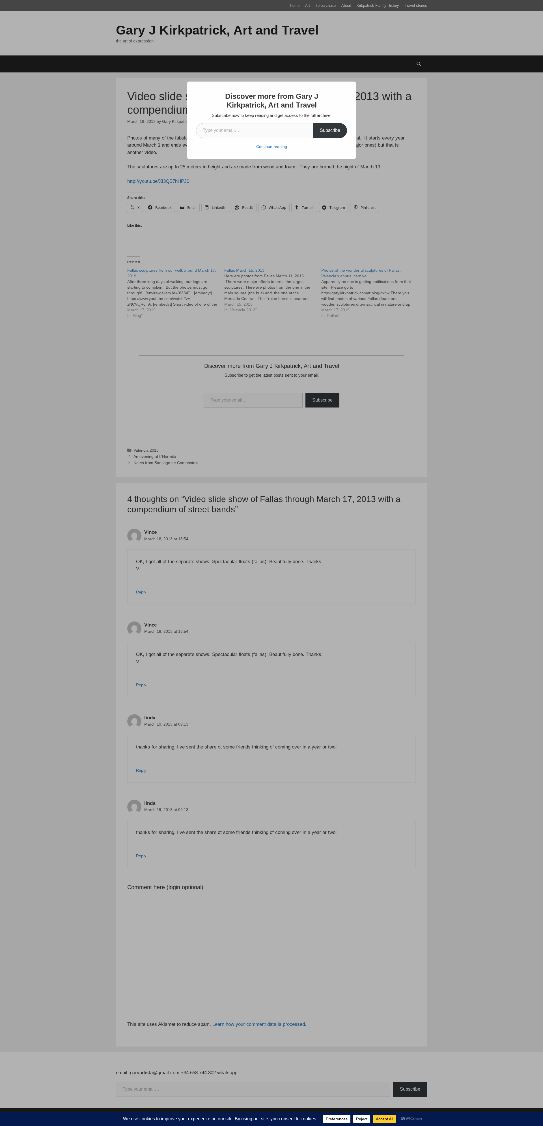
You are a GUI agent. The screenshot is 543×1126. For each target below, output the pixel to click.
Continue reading (271, 146)
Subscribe (330, 130)
